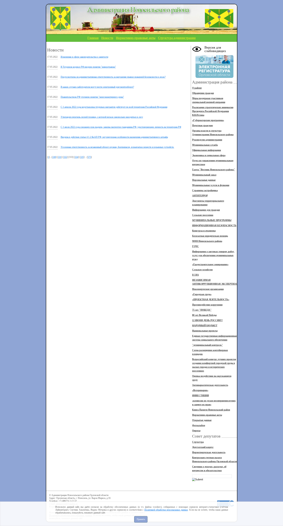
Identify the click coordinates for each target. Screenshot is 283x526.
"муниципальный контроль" (207, 345)
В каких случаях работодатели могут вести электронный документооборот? (97, 87)
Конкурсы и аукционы (204, 230)
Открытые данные (202, 420)
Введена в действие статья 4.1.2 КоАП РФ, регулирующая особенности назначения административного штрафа (114, 137)
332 (65, 157)
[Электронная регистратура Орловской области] (214, 77)
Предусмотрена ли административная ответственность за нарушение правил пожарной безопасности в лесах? (113, 77)
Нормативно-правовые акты (135, 38)
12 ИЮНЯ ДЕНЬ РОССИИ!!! (207, 320)
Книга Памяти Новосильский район (211, 409)
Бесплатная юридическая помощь (210, 236)
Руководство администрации (207, 139)
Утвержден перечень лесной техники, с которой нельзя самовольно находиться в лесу (102, 117)
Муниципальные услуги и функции (210, 185)
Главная (93, 38)
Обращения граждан (203, 93)
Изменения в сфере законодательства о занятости (84, 57)
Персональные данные (204, 180)
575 (89, 157)
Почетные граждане (202, 125)
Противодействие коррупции (207, 304)
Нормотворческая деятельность (208, 452)
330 (54, 157)
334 (76, 157)
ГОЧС (195, 246)
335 (82, 157)
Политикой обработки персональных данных (166, 509)
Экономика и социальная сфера (208, 155)
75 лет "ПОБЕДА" (202, 310)
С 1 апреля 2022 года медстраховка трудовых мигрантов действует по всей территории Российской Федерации (114, 107)
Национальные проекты (205, 330)
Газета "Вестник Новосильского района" (213, 169)
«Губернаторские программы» (208, 120)
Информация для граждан (206, 210)
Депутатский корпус (203, 447)
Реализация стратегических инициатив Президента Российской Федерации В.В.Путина (212, 111)
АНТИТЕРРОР (200, 195)
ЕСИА (195, 275)
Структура (198, 442)
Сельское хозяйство (202, 269)
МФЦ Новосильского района (207, 241)
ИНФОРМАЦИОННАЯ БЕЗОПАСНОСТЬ (214, 225)
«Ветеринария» (200, 390)
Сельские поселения (202, 215)
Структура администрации (177, 38)
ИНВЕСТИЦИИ (200, 395)
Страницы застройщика (205, 190)
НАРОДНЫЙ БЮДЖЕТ (204, 325)
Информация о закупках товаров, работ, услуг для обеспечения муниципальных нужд (213, 255)
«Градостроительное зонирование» (210, 264)
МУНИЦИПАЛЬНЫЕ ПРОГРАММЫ (211, 220)
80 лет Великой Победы (204, 315)
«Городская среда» (202, 294)
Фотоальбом (198, 425)
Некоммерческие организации (208, 289)
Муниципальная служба (205, 145)
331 (59, 157)
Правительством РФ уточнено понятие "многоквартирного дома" (92, 97)
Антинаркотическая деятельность (210, 385)
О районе (197, 88)
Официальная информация (206, 150)
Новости (107, 38)
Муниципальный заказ (204, 174)
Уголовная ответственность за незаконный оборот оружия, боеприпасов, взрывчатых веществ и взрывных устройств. (117, 147)
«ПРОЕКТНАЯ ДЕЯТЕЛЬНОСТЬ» (210, 299)
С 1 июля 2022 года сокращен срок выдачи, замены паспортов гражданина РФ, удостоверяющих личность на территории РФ (121, 127)
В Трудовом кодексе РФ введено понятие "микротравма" (88, 67)
